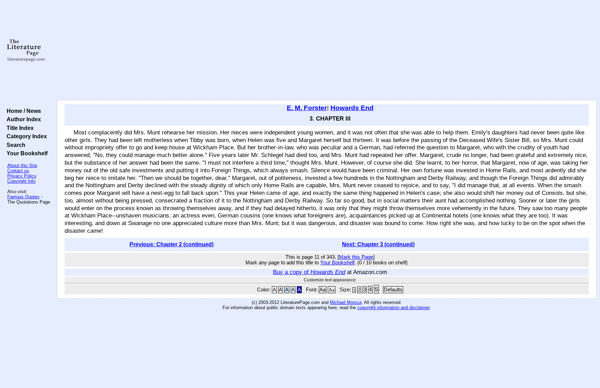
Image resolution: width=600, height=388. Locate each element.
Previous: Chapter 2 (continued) (172, 244)
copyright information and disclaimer (393, 307)
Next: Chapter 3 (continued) (378, 244)
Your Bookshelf (26, 153)
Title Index (19, 128)
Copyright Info (21, 181)
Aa (322, 289)
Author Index (22, 119)
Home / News (22, 111)
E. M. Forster (307, 108)
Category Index (25, 136)
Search (14, 145)
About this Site (22, 165)
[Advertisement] (326, 50)
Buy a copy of (309, 272)
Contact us (18, 170)
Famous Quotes (23, 196)
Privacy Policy (21, 176)
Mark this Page (356, 257)
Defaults (393, 289)
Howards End (352, 108)
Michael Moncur (345, 302)
